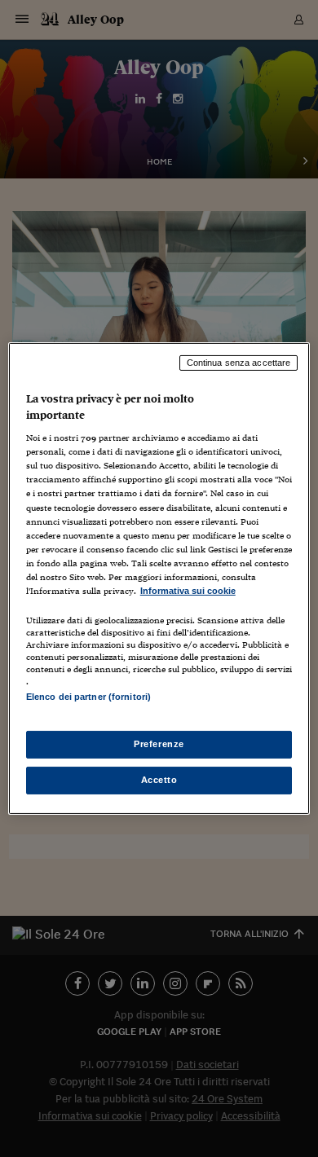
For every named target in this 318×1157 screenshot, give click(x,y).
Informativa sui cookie (188, 591)
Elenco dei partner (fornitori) (88, 697)
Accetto (159, 780)
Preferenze (159, 744)
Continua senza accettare (239, 362)
